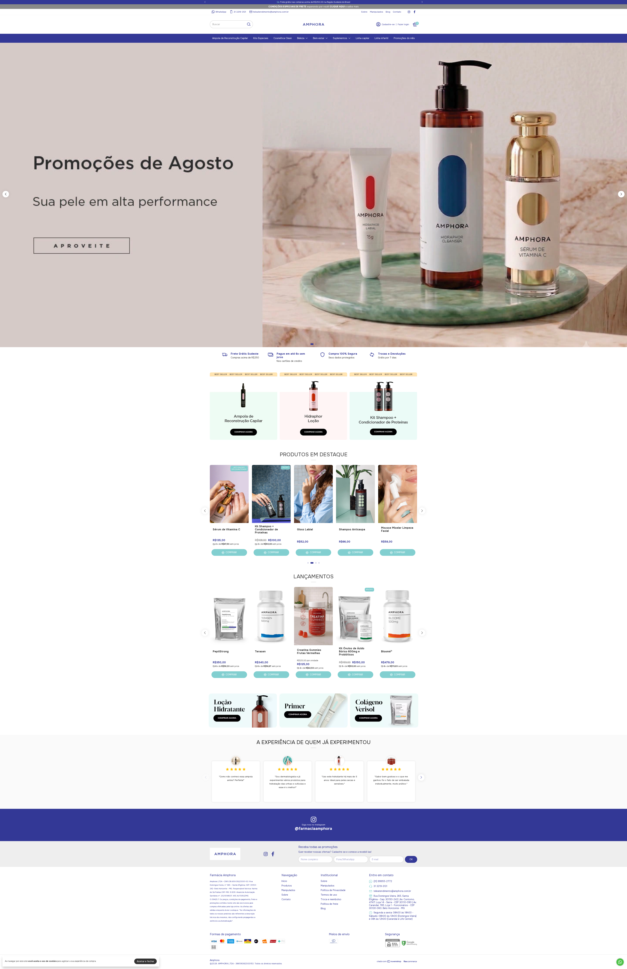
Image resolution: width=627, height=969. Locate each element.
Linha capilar (362, 38)
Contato (397, 11)
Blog (388, 11)
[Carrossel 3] (383, 406)
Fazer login (403, 24)
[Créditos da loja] (409, 961)
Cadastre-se (388, 24)
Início (284, 881)
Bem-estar (318, 38)
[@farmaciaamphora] (313, 819)
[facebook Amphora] (414, 12)
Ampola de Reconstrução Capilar (230, 38)
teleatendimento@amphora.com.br (271, 11)
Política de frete (329, 903)
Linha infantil (381, 38)
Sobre (364, 11)
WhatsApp (221, 11)
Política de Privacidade (333, 890)
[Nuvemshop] (389, 962)
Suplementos (340, 38)
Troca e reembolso (331, 899)
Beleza (300, 38)
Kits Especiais (260, 38)
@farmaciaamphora (313, 828)
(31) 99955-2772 (383, 881)
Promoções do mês (404, 38)
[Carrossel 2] (313, 195)
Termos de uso (329, 894)
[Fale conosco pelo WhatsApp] (620, 962)
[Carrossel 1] (243, 406)
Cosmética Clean (282, 38)
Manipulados (376, 11)
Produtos (286, 885)
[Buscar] (248, 24)
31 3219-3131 (240, 11)
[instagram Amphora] (409, 12)
